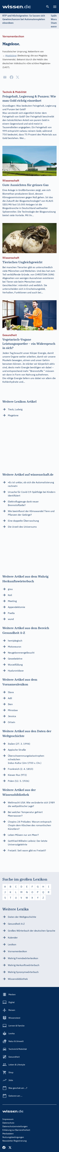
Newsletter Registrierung (14, 1140)
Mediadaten (8, 1133)
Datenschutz (8, 1122)
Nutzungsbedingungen (13, 1137)
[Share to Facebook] (11, 77)
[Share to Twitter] (17, 77)
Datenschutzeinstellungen (15, 1126)
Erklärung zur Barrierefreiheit (16, 1130)
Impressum (7, 1119)
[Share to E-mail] (5, 77)
